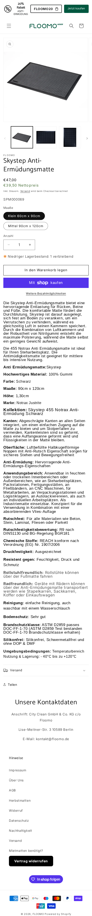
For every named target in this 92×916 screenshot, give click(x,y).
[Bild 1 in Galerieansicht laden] (22, 137)
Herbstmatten (20, 800)
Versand (25, 191)
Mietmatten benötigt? (26, 850)
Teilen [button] (12, 684)
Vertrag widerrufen (31, 861)
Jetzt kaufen (76, 8)
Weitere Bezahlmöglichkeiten (46, 293)
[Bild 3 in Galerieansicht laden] (70, 137)
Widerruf (16, 810)
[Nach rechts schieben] (87, 138)
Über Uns (16, 780)
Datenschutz (19, 820)
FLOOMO (38, 914)
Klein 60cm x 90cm (24, 216)
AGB (12, 790)
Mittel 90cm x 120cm (25, 226)
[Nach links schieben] (5, 138)
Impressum (17, 770)
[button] (9, 26)
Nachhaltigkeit (20, 830)
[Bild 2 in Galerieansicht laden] (46, 137)
